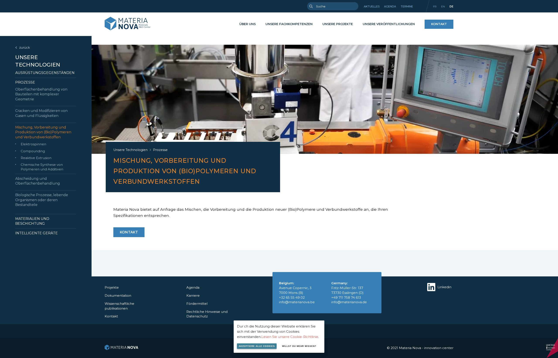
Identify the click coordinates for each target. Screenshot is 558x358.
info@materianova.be (297, 302)
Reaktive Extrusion (36, 158)
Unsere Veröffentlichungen (389, 24)
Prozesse (25, 82)
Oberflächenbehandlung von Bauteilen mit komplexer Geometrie (41, 94)
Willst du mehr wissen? (299, 346)
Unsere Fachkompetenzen (289, 24)
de (451, 6)
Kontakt (439, 24)
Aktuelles (371, 6)
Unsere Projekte (337, 24)
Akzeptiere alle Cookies (257, 346)
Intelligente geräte (36, 233)
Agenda (390, 6)
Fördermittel (197, 303)
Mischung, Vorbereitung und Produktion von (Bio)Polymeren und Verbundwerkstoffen (43, 132)
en (443, 6)
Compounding (33, 151)
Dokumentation (118, 295)
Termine (407, 6)
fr (435, 6)
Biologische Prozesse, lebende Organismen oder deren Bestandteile (41, 200)
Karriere (193, 295)
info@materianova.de (349, 302)
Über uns (247, 24)
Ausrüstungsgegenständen (45, 73)
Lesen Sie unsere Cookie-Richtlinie (289, 337)
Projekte (112, 287)
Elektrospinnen (33, 144)
